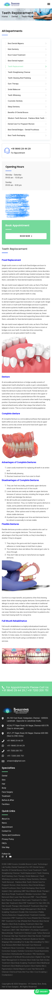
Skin (3, 780)
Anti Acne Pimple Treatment (13, 894)
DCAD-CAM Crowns (10, 864)
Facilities (6, 804)
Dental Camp (38, 867)
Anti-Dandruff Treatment (29, 906)
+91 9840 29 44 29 (16, 745)
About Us (6, 819)
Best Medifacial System (20, 966)
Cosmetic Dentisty (18, 879)
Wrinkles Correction (33, 894)
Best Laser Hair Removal (20, 897)
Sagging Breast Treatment (28, 915)
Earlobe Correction (25, 951)
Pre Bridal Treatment (39, 930)
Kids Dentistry (22, 885)
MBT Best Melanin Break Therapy (35, 891)
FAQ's (4, 843)
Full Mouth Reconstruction (24, 957)
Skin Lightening (15, 891)
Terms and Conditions (11, 835)
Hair (3, 784)
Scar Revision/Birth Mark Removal (15, 945)
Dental (15, 16)
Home (5, 16)
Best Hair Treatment (10, 903)
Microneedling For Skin (39, 942)
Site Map (5, 847)
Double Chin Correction (28, 912)
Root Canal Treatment (32, 870)
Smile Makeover (32, 876)
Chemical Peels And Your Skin (21, 972)
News (4, 823)
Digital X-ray (40, 957)
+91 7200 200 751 (15, 756)
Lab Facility (6, 867)
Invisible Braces (25, 864)
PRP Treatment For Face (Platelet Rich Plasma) (30, 918)
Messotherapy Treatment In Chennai (16, 933)
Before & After (8, 800)
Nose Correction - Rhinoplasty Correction (27, 948)
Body (4, 788)
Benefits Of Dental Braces (12, 870)
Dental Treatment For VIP (22, 867)
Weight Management (28, 909)
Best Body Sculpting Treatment (22, 924)
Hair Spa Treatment (19, 936)
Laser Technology (40, 864)
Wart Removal (25, 927)
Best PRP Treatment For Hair (30, 903)
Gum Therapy (19, 876)
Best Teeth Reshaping (25, 888)
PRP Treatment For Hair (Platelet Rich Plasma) (20, 921)
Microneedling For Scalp (19, 942)
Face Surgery (7, 792)
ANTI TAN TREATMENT (20, 930)
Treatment (6, 796)
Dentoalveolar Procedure (21, 954)
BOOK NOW (25, 236)
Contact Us (6, 831)
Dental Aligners (20, 969)
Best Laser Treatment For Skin (34, 900)
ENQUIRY (44, 992)
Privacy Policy (8, 839)
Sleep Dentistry (33, 879)
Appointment (7, 827)
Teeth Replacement (28, 873)
